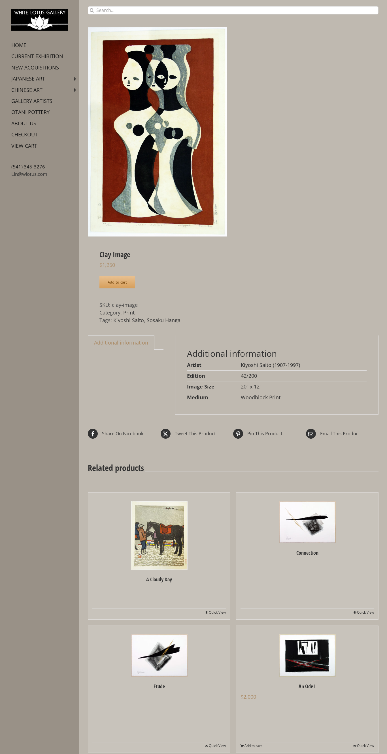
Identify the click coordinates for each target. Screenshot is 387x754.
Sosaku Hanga (163, 320)
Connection (307, 552)
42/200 (249, 375)
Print (129, 312)
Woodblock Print (260, 397)
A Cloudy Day (159, 579)
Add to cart (117, 282)
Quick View (217, 612)
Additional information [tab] (121, 342)
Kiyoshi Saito (128, 320)
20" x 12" (251, 386)
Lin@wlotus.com (29, 174)
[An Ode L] (307, 651)
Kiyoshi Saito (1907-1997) (270, 365)
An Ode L (307, 686)
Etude (159, 686)
